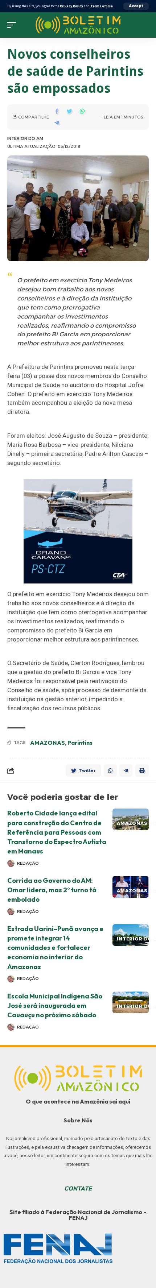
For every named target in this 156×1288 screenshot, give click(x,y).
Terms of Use (101, 6)
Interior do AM (25, 138)
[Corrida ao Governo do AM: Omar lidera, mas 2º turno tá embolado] (130, 887)
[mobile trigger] (13, 25)
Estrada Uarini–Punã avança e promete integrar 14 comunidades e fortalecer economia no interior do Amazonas (55, 948)
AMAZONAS (47, 742)
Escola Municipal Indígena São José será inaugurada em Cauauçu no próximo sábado (54, 1005)
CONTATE (78, 1188)
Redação (28, 863)
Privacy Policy (71, 6)
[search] (143, 25)
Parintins (80, 742)
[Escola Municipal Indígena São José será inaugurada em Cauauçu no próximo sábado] (130, 1002)
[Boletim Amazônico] (78, 25)
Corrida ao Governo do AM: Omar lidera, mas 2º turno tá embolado (52, 889)
